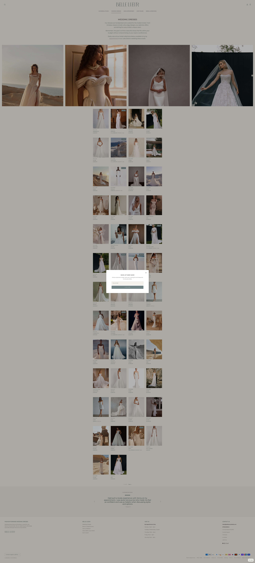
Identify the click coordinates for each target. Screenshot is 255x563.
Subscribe (127, 287)
